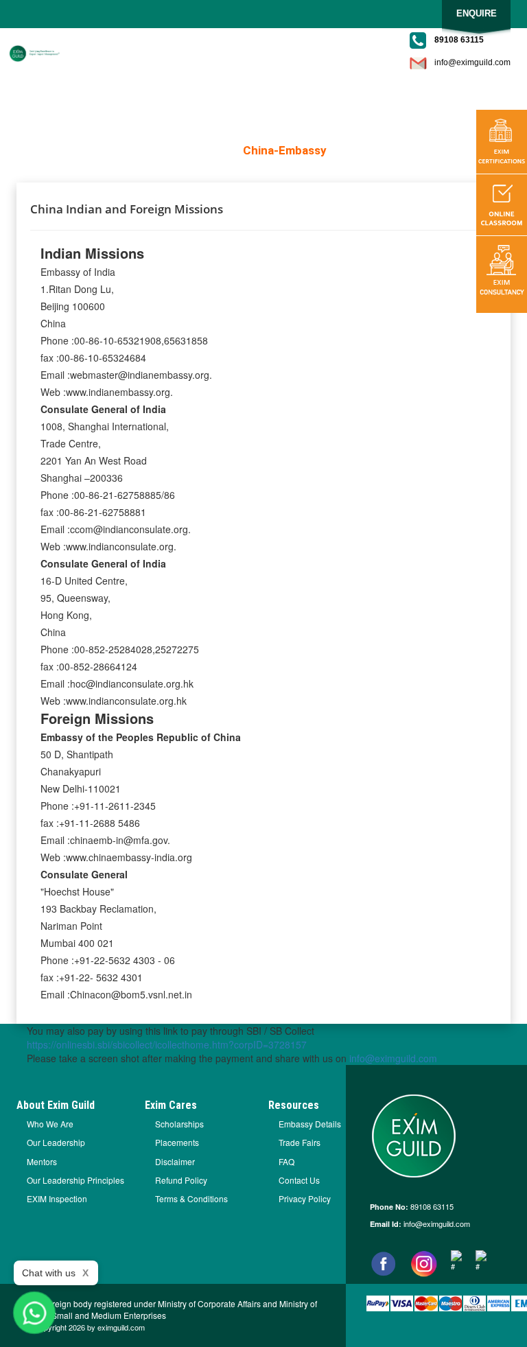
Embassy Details (310, 1123)
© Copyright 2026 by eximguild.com (86, 1327)
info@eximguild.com (472, 62)
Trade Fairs (299, 1142)
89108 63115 (431, 1206)
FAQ (286, 1161)
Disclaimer (175, 1161)
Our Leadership (56, 1142)
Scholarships (179, 1123)
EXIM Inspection (57, 1198)
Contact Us (299, 1180)
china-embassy (285, 150)
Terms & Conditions (191, 1198)
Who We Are (50, 1123)
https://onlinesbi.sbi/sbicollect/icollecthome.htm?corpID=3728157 (167, 1044)
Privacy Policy (305, 1198)
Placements (177, 1142)
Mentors (42, 1161)
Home (216, 150)
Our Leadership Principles (75, 1180)
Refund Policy (181, 1180)
